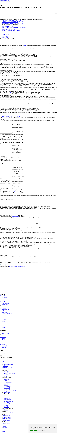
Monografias (4, 426)
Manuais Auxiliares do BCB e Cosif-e (7, 420)
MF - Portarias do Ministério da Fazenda (8, 403)
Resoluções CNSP (6, 409)
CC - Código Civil (6, 374)
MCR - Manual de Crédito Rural (6, 416)
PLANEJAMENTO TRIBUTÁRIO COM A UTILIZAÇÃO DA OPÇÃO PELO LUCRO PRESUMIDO (13, 23)
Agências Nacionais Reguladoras (6, 423)
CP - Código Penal (6, 376)
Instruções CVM (6, 405)
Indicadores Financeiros (4, 327)
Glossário (3, 428)
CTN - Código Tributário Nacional (7, 375)
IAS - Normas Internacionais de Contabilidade (8, 364)
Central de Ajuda (3, 339)
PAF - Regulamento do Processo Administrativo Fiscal (10, 390)
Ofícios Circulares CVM (6, 407)
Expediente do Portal (4, 347)
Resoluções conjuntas (6, 397)
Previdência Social (6, 385)
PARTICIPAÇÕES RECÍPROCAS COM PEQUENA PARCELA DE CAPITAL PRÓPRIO (11, 116)
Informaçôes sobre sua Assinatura (5, 333)
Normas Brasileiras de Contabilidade (5, 302)
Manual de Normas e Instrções (5, 310)
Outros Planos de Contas (5, 366)
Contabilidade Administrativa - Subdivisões (7, 367)
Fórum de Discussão (5, 427)
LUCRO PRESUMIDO (10, 35)
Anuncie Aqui (3, 353)
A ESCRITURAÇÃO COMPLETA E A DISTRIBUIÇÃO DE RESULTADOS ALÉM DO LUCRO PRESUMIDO (14, 27)
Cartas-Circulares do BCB (7, 398)
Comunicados (5, 395)
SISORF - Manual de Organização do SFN (7, 417)
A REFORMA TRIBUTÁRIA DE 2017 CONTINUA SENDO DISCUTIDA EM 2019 (11, 30)
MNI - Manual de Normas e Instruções (7, 415)
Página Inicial (3, 361)
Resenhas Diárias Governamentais (5, 304)
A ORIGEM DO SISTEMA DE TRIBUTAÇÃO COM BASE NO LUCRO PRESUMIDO (11, 20)
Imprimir (55, 13)
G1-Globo (10, 92)
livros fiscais (25, 45)
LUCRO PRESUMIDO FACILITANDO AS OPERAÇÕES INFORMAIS (10, 22)
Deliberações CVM (6, 406)
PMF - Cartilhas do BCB (5, 419)
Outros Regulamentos (6, 391)
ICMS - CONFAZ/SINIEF (7, 383)
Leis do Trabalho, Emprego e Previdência (6, 319)
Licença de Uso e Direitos (4, 346)
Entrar (1, 5)
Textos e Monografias (4, 326)
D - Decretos (5, 380)
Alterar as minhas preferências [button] (41, 430)
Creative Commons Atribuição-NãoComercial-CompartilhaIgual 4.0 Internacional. (17, 266)
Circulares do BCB (6, 396)
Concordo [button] (32, 430)
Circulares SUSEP (6, 410)
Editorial (4, 425)
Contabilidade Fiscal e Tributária (5, 36)
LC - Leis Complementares (7, 378)
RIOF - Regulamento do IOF (7, 389)
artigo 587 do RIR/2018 (36, 209)
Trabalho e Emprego (6, 384)
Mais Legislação (3, 321)
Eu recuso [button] (35, 430)
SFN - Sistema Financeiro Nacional (8, 382)
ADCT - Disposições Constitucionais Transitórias (9, 373)
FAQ (2, 340)
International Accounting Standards (5, 303)
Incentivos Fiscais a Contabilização (15, 216)
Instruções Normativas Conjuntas (7, 399)
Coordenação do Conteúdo (4, 345)
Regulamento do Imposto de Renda (5, 309)
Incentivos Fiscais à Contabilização (5, 37)
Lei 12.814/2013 (23, 209)
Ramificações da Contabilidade (6, 368)
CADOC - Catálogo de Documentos (7, 418)
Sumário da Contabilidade (5, 363)
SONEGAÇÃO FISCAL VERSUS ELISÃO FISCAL (7, 26)
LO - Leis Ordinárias (6, 379)
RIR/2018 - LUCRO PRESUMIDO (5, 34)
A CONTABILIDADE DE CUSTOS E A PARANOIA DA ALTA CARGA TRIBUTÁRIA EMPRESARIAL (13, 21)
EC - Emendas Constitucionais (7, 371)
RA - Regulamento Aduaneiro (7, 388)
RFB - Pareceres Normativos (7, 402)
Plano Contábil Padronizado (4, 297)
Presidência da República (5, 422)
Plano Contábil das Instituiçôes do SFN (6, 296)
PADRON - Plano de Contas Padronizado (7, 365)
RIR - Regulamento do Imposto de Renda (8, 386)
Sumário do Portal (3, 338)
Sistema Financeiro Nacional (5, 320)
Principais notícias (3, 431)
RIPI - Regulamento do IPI (7, 387)
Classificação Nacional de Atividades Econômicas (7, 313)
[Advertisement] (12, 11)
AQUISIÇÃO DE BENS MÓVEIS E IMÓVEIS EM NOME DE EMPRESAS (10, 29)
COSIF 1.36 (15, 191)
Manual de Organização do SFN (5, 312)
